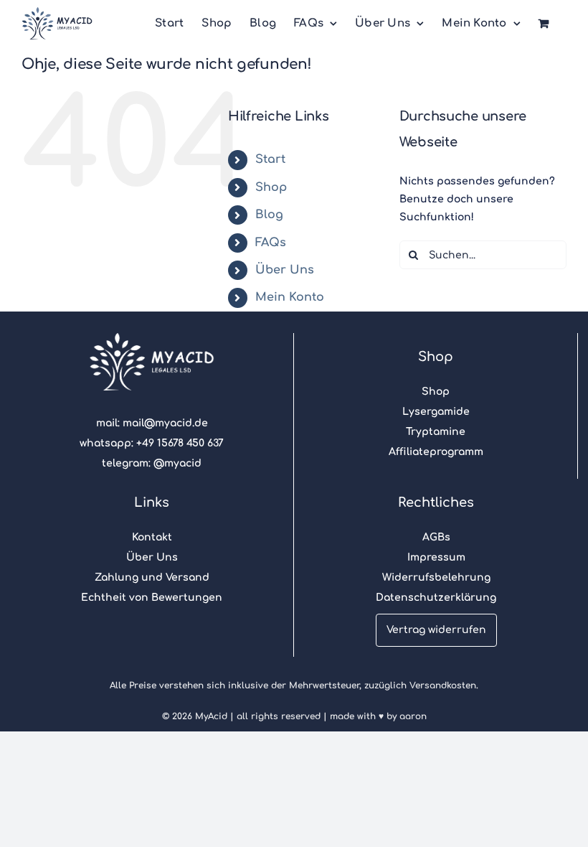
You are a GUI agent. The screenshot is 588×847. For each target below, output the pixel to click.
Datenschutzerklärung (436, 597)
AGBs (436, 537)
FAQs (270, 242)
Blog (269, 214)
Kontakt (152, 537)
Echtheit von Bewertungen (151, 597)
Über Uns (284, 269)
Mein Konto (289, 297)
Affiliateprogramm (436, 451)
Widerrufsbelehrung (436, 577)
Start (270, 159)
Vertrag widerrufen (436, 629)
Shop (271, 187)
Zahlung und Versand (152, 577)
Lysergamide (436, 411)
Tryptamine (435, 431)
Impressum (436, 557)
